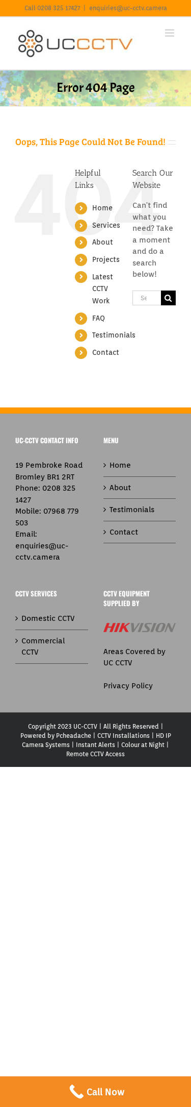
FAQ (98, 318)
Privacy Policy (128, 685)
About (102, 242)
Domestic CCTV (47, 618)
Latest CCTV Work (102, 289)
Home (102, 208)
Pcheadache (73, 735)
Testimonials (113, 335)
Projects (106, 259)
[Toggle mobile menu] (170, 33)
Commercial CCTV (43, 646)
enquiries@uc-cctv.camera (128, 8)
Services (106, 225)
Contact (105, 352)
